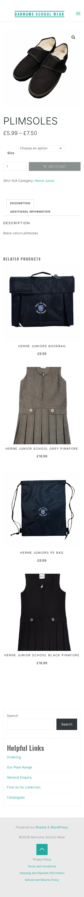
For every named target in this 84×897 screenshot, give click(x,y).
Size (10, 153)
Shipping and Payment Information (42, 873)
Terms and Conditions (42, 866)
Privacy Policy (42, 859)
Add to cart (57, 166)
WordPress (59, 827)
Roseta (41, 827)
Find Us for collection (23, 787)
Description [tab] (20, 203)
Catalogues (16, 797)
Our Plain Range (19, 767)
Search (12, 716)
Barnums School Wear (39, 14)
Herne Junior (45, 181)
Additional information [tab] (30, 211)
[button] (73, 37)
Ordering (14, 757)
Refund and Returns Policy (42, 880)
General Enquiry (19, 777)
